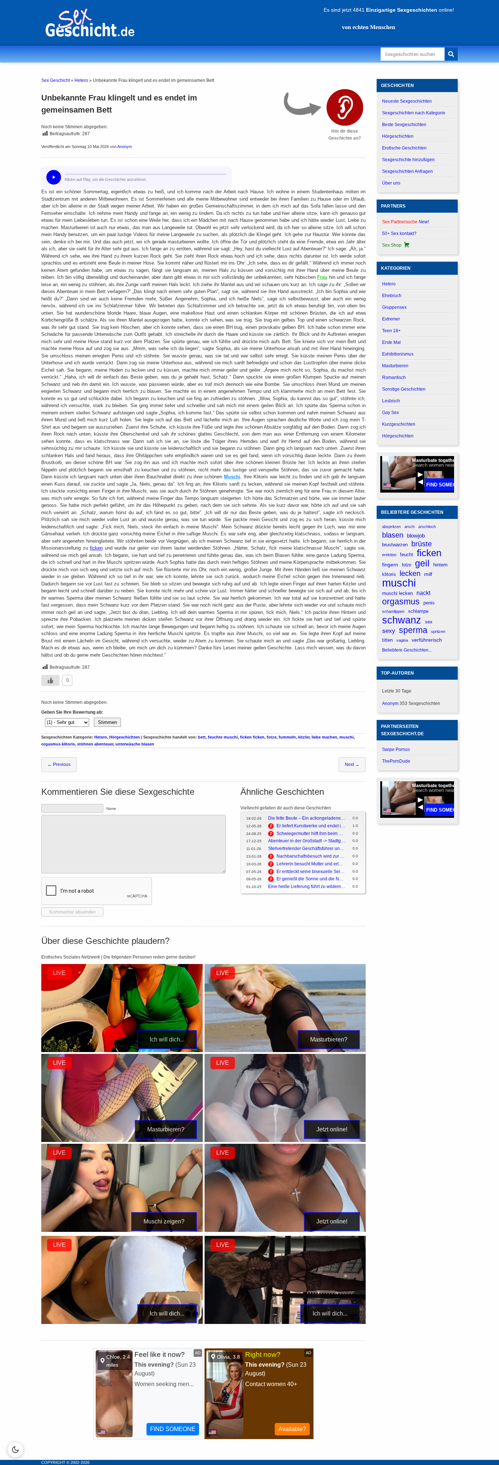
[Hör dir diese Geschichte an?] (345, 107)
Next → (352, 764)
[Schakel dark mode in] (15, 1450)
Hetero (81, 80)
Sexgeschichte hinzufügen (408, 159)
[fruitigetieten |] (285, 1140)
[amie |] (285, 1050)
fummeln (287, 737)
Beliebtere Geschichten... (407, 650)
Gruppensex (394, 307)
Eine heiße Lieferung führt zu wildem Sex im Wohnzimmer (306, 886)
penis (429, 603)
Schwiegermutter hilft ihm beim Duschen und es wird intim (311, 833)
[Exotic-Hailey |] (122, 1140)
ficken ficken (252, 737)
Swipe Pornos (396, 749)
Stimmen (107, 722)
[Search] (451, 54)
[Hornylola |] (285, 1230)
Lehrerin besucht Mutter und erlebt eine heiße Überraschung (311, 863)
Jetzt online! (331, 1129)
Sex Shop (391, 245)
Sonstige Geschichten (404, 389)
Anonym (124, 146)
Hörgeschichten (124, 737)
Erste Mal (391, 342)
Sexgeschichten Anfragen (407, 171)
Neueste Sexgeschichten (407, 101)
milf (428, 574)
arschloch (427, 526)
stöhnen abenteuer (95, 744)
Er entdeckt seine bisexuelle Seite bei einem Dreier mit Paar (311, 871)
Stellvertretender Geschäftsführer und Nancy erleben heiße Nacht (306, 848)
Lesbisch (391, 400)
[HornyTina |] (122, 1322)
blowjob (416, 535)
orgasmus (401, 601)
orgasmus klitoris (58, 744)
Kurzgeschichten (398, 424)
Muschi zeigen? (164, 1221)
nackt (423, 592)
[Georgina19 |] (122, 1230)
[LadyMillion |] (285, 1322)
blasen (392, 535)
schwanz (401, 620)
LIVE (59, 973)
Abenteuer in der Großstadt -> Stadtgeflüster (306, 840)
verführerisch (427, 640)
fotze (272, 737)
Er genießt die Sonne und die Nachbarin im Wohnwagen (311, 878)
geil (422, 563)
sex (429, 622)
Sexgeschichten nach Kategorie (413, 112)
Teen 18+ (391, 330)
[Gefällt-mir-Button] (50, 680)
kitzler (303, 737)
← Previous (59, 764)
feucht (406, 554)
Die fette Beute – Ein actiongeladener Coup (306, 818)
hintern (440, 565)
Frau (322, 277)
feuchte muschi (223, 737)
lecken (410, 573)
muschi (346, 737)
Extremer (391, 319)
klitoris (389, 574)
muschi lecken (397, 593)
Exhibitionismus (398, 354)
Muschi (232, 476)
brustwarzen (395, 544)
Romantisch (394, 377)
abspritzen (391, 526)
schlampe (418, 611)
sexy (388, 630)
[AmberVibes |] (122, 1050)
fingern (390, 565)
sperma (413, 630)
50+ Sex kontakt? (399, 233)
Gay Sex (390, 412)
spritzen (438, 631)
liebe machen (324, 737)
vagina (402, 640)
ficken (96, 548)
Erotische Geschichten (404, 148)
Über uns (391, 183)
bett (202, 737)
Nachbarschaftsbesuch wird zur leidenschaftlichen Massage (311, 856)
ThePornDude (396, 761)
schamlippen (393, 611)
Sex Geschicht (55, 80)
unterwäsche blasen (134, 744)
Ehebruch (391, 295)
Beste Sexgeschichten (404, 124)
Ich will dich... (167, 1039)
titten (387, 640)
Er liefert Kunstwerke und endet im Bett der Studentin (311, 825)
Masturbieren (395, 365)
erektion (389, 555)
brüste (421, 544)
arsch (409, 526)
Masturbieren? (328, 1039)
